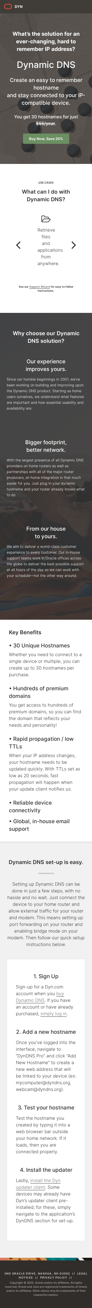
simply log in (53, 1013)
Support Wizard (39, 286)
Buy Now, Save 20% (46, 138)
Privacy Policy (53, 1277)
